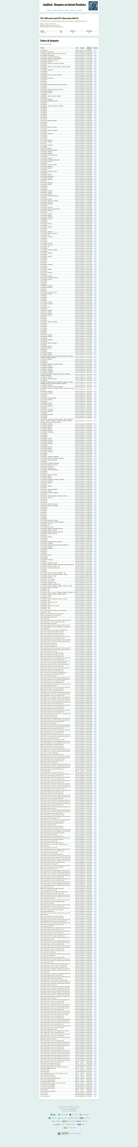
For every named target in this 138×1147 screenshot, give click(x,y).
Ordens (49, 10)
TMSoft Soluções (71, 1109)
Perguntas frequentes (57, 10)
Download (79, 10)
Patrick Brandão (73, 1111)
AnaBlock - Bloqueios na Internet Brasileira (64, 5)
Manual (67, 10)
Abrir (89, 33)
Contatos (72, 10)
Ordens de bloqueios (49, 40)
